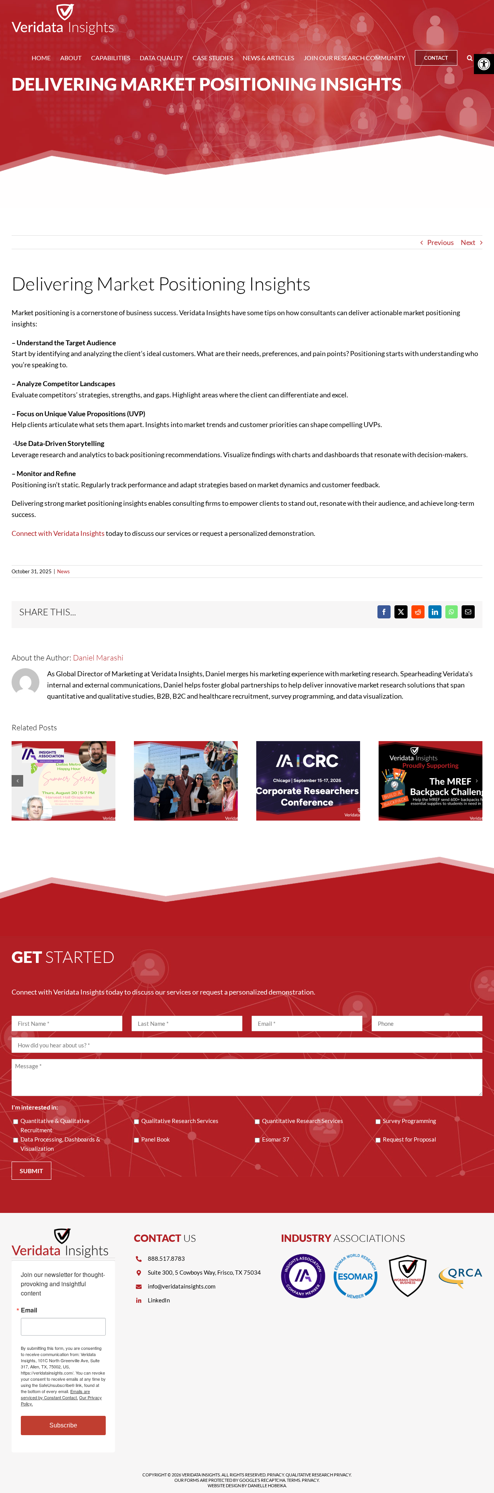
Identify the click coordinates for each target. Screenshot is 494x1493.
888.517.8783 (166, 1258)
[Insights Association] (303, 1257)
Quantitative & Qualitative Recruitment (55, 1125)
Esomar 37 (275, 1139)
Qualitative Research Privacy (318, 1474)
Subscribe (63, 1425)
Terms (293, 1480)
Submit (31, 1170)
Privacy (275, 1474)
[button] (470, 58)
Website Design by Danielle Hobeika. (247, 1485)
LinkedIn (159, 1300)
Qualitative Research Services (179, 1120)
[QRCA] (460, 1257)
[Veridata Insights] (60, 1232)
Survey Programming (409, 1120)
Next (468, 242)
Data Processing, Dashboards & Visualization (60, 1144)
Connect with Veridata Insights (58, 533)
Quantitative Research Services (302, 1120)
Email (29, 1310)
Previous (440, 242)
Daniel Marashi (98, 657)
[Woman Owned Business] (408, 1257)
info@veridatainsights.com (181, 1286)
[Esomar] (355, 1257)
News (63, 571)
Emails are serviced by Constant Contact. (55, 1394)
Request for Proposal (409, 1139)
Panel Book (155, 1139)
